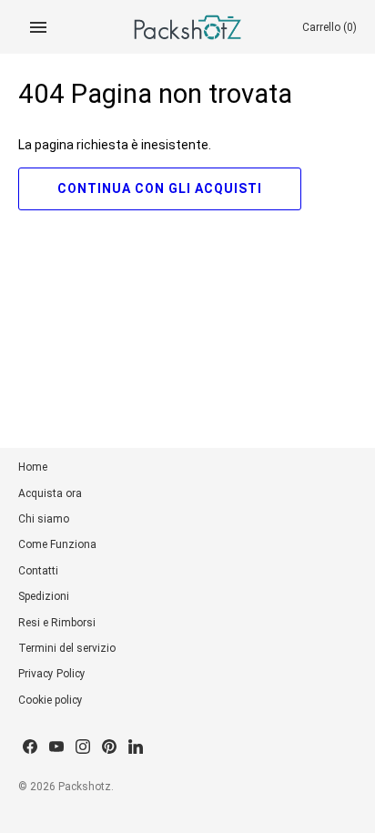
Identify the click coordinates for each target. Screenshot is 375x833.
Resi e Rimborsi (57, 622)
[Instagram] (83, 748)
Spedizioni (43, 596)
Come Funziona (57, 544)
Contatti (38, 570)
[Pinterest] (109, 748)
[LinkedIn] (135, 748)
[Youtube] (56, 748)
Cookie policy (50, 700)
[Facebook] (30, 748)
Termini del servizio (67, 648)
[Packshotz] (188, 27)
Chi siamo (43, 519)
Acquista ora (50, 493)
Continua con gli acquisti (159, 188)
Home (32, 467)
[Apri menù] (38, 27)
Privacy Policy (52, 673)
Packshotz (84, 786)
